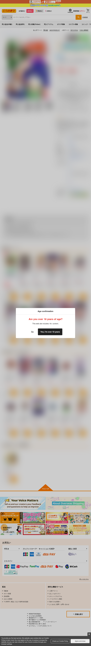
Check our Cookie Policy (60, 641)
